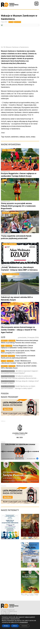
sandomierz (15, 137)
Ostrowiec (6, 212)
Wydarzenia (11, 150)
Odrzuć (15, 625)
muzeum (7, 137)
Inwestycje (6, 274)
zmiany (33, 137)
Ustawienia (24, 625)
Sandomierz (17, 22)
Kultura (11, 22)
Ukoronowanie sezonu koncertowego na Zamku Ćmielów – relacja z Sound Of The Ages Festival (18, 329)
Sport (4, 150)
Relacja (11, 304)
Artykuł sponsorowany (7, 371)
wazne (28, 137)
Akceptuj (6, 625)
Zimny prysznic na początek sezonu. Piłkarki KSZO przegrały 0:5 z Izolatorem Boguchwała (18, 206)
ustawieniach (23, 622)
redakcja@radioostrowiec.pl (9, 614)
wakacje (22, 137)
